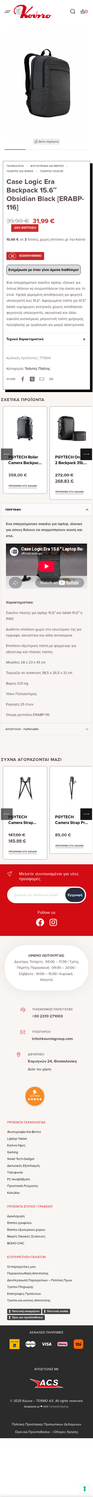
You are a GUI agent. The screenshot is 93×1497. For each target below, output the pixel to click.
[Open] (7, 11)
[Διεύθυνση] (18, 1054)
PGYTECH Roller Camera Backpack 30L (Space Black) (24, 463)
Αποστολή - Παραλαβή (22, 729)
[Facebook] (39, 922)
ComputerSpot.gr (58, 1406)
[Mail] (41, 379)
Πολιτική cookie (57, 1311)
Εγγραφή (75, 895)
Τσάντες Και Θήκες (19, 171)
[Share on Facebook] (22, 379)
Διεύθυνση (36, 1054)
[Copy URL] (51, 379)
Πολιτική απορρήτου (25, 1311)
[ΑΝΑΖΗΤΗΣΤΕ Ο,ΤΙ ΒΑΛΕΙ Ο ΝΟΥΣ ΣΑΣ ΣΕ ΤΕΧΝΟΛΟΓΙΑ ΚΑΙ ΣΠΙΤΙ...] (72, 11)
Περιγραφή (13, 509)
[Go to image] (15, 149)
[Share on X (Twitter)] (32, 379)
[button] (46, 141)
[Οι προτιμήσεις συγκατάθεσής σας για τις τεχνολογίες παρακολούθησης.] (84, 1488)
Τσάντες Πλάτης (51, 171)
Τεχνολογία (15, 166)
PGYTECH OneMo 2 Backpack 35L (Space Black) (71, 463)
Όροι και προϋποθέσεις (27, 1317)
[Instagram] (53, 922)
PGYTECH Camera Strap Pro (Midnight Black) (71, 823)
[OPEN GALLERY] (46, 82)
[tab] (46, 510)
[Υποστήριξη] (22, 1032)
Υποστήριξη (41, 1032)
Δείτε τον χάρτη (39, 1069)
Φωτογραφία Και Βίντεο (47, 166)
